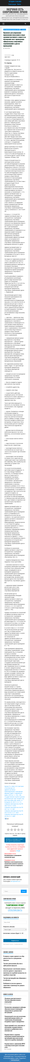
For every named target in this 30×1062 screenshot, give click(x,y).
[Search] (25, 23)
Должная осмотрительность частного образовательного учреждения (13, 1000)
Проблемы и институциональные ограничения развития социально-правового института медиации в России (14, 863)
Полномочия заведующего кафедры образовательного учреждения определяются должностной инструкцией (15, 1009)
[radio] (8, 830)
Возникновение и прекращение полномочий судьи (12, 855)
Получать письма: (9, 926)
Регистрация (12, 4)
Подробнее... (23, 1058)
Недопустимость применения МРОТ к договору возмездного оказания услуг (15, 1045)
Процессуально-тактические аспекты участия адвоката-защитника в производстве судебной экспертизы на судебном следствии (14, 972)
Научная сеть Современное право (15, 10)
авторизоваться (15, 881)
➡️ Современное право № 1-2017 (11, 29)
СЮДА (18, 851)
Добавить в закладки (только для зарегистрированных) (14, 840)
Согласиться (15, 1060)
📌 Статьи (23, 29)
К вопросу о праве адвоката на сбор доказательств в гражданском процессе (13, 958)
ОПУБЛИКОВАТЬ (15, 910)
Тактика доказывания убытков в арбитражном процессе (12, 965)
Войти (19, 4)
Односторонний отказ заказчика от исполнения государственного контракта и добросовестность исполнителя (15, 1028)
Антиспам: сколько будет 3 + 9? (13, 933)
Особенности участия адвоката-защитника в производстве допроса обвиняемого (13, 985)
